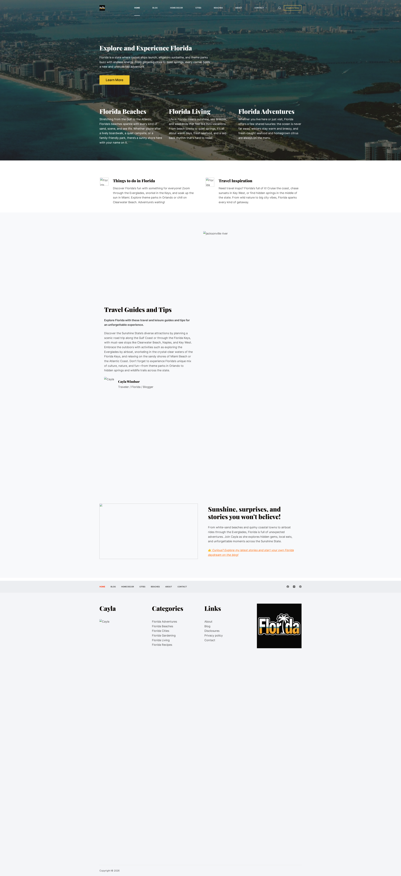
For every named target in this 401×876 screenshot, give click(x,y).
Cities (198, 8)
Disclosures (211, 630)
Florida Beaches (162, 626)
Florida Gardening (164, 635)
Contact (259, 8)
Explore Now (292, 8)
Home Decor (176, 8)
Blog (155, 8)
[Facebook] (288, 586)
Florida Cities (160, 630)
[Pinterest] (300, 586)
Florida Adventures (164, 621)
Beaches (218, 8)
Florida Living (161, 640)
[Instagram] (294, 586)
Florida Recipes (162, 644)
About (238, 8)
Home (137, 8)
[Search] (279, 8)
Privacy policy (213, 635)
